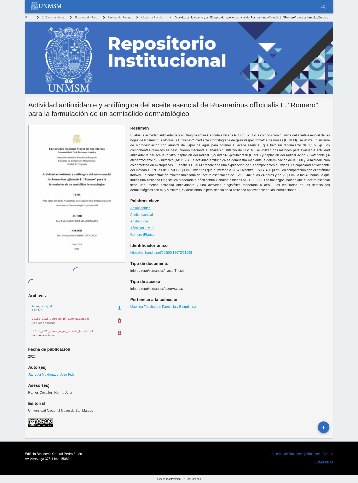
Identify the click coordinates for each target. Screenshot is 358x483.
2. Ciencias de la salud (54, 17)
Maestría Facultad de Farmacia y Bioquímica (153, 17)
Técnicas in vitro (142, 228)
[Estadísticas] (323, 7)
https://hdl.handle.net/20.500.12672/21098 (161, 252)
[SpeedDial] (323, 427)
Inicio (31, 17)
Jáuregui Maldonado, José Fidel (51, 374)
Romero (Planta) (142, 234)
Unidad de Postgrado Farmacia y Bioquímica (120, 17)
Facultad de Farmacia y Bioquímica (87, 17)
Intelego (196, 479)
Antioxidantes (140, 208)
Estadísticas (324, 462)
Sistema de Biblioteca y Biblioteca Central (302, 454)
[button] (76, 320)
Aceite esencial (141, 214)
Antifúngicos (139, 221)
